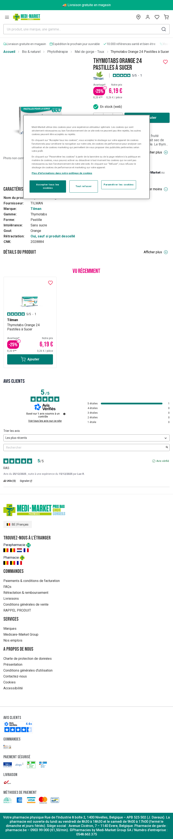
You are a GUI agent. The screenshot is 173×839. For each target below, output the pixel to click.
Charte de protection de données (27, 659)
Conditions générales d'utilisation (28, 670)
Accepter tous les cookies (47, 186)
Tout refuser (84, 186)
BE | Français (20, 524)
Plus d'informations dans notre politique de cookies (62, 173)
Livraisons (11, 599)
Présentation (12, 664)
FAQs (7, 587)
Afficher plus (153, 152)
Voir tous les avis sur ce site (45, 420)
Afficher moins (151, 189)
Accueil (9, 52)
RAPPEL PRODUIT (17, 610)
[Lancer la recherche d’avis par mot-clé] (167, 447)
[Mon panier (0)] (166, 17)
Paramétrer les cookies (119, 184)
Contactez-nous (15, 676)
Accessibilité (13, 688)
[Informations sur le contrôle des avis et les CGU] (64, 414)
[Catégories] (7, 17)
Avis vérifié (162, 461)
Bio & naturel (31, 52)
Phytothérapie (57, 52)
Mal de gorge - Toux (89, 52)
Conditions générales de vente (26, 604)
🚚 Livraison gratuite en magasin (86, 5)
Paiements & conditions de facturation (31, 581)
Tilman (36, 209)
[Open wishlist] (157, 17)
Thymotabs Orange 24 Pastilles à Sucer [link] (140, 52)
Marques (9, 629)
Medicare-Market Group (20, 634)
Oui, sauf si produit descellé (53, 236)
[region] (86, 157)
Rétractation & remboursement (25, 593)
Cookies (9, 682)
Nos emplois (12, 640)
